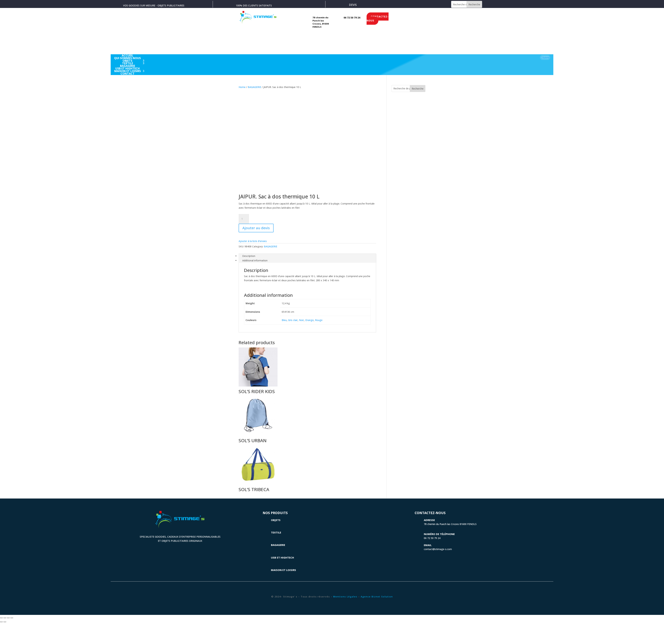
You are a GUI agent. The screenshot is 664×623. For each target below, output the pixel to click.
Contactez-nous (378, 18)
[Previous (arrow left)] (1, 621)
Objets (275, 520)
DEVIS (353, 5)
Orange (309, 320)
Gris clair (293, 320)
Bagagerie (278, 545)
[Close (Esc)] (1, 617)
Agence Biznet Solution (377, 596)
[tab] (307, 256)
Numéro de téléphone (439, 534)
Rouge (318, 320)
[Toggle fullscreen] (8, 617)
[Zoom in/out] (11, 617)
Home (242, 87)
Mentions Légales (345, 596)
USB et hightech (282, 557)
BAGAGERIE (254, 87)
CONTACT (128, 74)
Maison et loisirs (283, 570)
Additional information (255, 260)
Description (248, 256)
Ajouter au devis (256, 228)
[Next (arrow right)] (4, 621)
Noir (301, 320)
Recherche (474, 4)
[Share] (4, 617)
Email (428, 545)
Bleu (284, 320)
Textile (276, 532)
